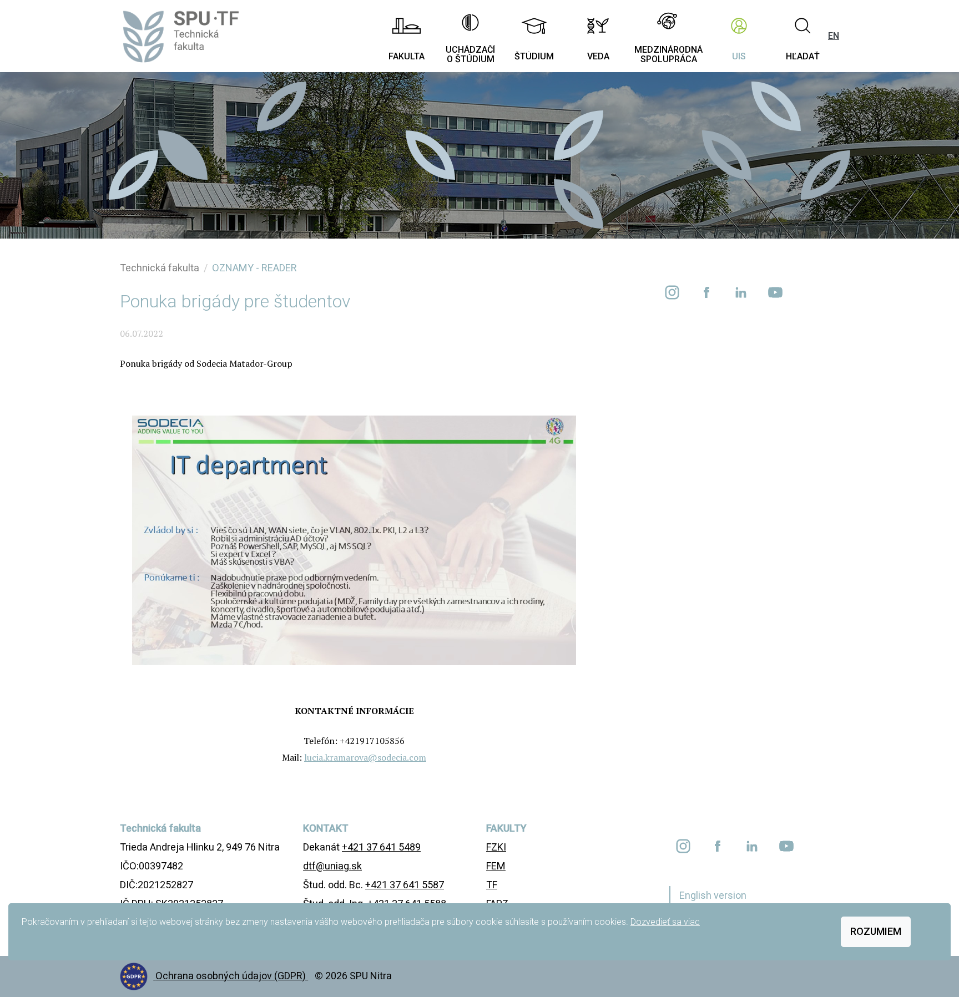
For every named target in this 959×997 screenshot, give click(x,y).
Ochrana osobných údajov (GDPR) (231, 975)
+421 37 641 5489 (381, 847)
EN (833, 36)
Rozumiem (875, 931)
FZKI (496, 847)
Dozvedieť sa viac (665, 922)
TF (491, 884)
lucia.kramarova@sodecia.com (365, 757)
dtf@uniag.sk (332, 866)
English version (712, 895)
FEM (496, 866)
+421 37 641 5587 (404, 884)
